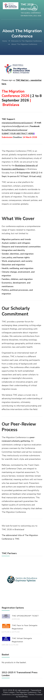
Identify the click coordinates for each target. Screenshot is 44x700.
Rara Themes (29, 695)
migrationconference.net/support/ (17, 122)
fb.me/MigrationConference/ (14, 130)
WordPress (23, 697)
